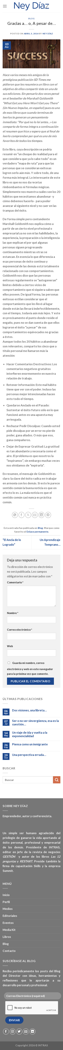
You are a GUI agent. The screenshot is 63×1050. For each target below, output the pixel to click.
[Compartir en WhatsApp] (15, 515)
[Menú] (5, 6)
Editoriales (10, 916)
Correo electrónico (19, 629)
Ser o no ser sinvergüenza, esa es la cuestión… (35, 722)
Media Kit (9, 930)
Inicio (6, 895)
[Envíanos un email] (26, 1031)
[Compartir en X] (28, 515)
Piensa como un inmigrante (30, 744)
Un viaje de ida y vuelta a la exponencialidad (29, 734)
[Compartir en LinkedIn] (41, 515)
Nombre (12, 613)
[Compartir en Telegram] (48, 515)
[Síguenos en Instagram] (13, 1031)
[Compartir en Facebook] (22, 515)
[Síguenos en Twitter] (19, 1031)
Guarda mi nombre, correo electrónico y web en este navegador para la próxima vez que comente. (30, 668)
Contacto (9, 951)
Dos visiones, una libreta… (29, 710)
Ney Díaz (48, 33)
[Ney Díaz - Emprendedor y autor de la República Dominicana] (31, 6)
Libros (7, 937)
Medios (8, 909)
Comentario (15, 582)
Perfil (6, 902)
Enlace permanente (37, 531)
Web (10, 646)
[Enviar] (56, 779)
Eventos (8, 923)
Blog (31, 18)
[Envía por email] (35, 515)
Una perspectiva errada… (29, 755)
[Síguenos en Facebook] (6, 1031)
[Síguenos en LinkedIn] (32, 1031)
